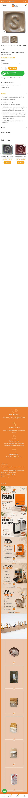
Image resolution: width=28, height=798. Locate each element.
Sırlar (9, 45)
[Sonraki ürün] (6, 49)
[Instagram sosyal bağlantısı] (26, 1)
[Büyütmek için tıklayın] (4, 32)
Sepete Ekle (13, 68)
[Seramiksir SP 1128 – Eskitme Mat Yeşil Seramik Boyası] (7, 149)
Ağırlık (2, 60)
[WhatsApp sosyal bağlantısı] (8, 88)
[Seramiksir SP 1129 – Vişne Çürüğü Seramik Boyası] (20, 149)
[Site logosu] (15, 5)
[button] (2, 21)
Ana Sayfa (3, 45)
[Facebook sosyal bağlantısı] (24, 1)
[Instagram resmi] (14, 499)
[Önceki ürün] (2, 49)
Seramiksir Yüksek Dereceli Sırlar (19, 45)
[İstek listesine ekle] (11, 145)
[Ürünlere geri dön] (4, 49)
